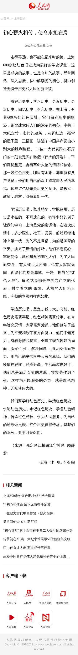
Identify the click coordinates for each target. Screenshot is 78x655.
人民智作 (45, 626)
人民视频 (11, 626)
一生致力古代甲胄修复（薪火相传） (29, 513)
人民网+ (28, 602)
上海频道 (20, 18)
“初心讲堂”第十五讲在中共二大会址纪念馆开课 (38, 530)
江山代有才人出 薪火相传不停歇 (27, 548)
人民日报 (11, 602)
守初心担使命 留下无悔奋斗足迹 (27, 504)
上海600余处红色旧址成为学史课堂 (29, 495)
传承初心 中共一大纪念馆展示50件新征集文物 (37, 539)
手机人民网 (45, 602)
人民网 (5, 18)
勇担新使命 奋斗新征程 (20, 521)
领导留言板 (62, 602)
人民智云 (28, 626)
